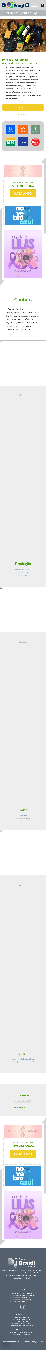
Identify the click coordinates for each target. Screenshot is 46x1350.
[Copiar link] (36, 13)
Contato (26, 13)
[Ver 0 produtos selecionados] (42, 5)
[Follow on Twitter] (29, 1101)
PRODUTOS (12, 13)
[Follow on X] (25, 1101)
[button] (4, 5)
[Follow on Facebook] (17, 1101)
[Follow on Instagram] (21, 1101)
